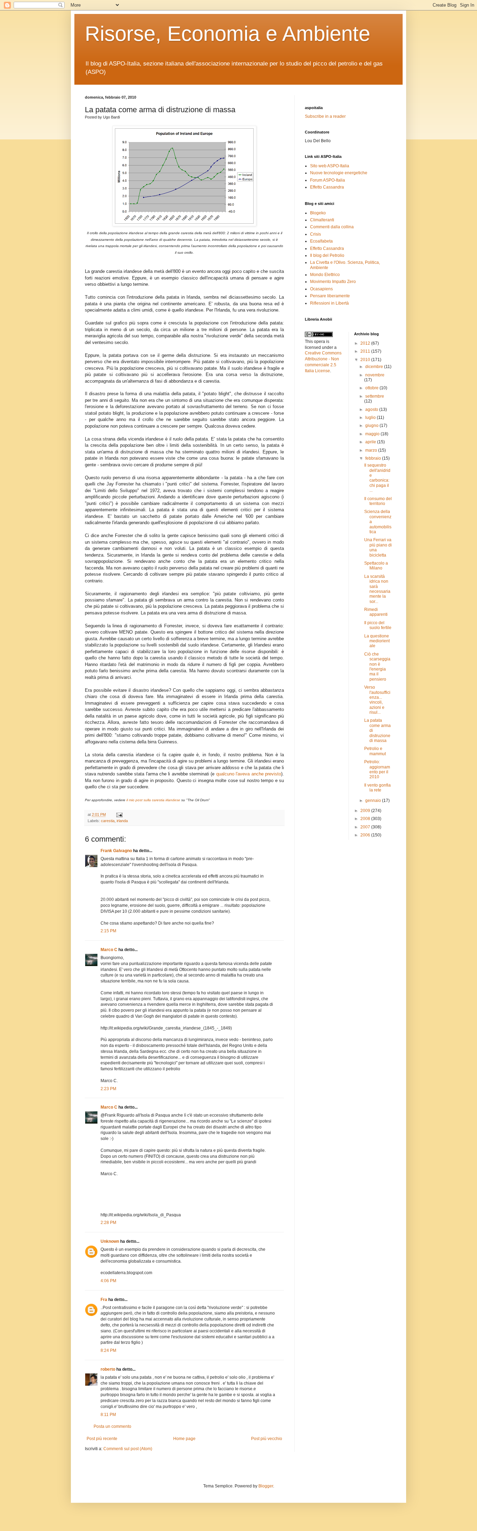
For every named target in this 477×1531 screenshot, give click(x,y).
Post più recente (102, 1438)
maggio (373, 433)
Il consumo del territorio (378, 501)
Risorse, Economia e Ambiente (227, 33)
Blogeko (318, 212)
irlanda (122, 821)
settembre (374, 396)
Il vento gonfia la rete (377, 788)
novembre (374, 375)
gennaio (373, 800)
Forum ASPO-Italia (327, 180)
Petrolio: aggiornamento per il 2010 (377, 769)
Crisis (315, 234)
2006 (365, 835)
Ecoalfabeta (321, 241)
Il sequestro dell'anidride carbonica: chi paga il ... (377, 478)
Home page (184, 1438)
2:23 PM (108, 1088)
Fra (104, 1299)
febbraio (373, 458)
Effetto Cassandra (327, 187)
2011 (365, 351)
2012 (365, 343)
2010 (365, 359)
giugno (372, 425)
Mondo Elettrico (325, 274)
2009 (365, 810)
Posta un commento (112, 1426)
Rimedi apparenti (376, 612)
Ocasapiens (321, 288)
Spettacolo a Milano (376, 566)
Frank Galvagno (116, 850)
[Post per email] (119, 814)
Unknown (110, 1241)
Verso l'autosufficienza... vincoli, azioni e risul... (377, 700)
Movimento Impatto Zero (333, 281)
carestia (108, 821)
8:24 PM (108, 1350)
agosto (372, 409)
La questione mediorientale (377, 641)
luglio (371, 417)
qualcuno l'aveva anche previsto (248, 773)
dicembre (374, 366)
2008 (365, 818)
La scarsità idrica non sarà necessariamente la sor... (377, 589)
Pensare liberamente (330, 295)
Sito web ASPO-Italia (329, 165)
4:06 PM (108, 1280)
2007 (365, 827)
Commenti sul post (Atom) (127, 1448)
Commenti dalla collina (332, 226)
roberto (108, 1369)
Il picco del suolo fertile (377, 625)
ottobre (372, 387)
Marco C (109, 949)
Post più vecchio (266, 1438)
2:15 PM (108, 930)
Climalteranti (322, 219)
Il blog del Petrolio (327, 255)
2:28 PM (108, 1222)
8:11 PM (108, 1414)
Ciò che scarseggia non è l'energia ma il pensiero (377, 667)
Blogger (265, 1486)
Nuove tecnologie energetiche (338, 172)
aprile (371, 441)
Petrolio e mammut (375, 751)
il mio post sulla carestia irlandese (153, 800)
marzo (371, 450)
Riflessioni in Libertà (329, 303)
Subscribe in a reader (325, 116)
